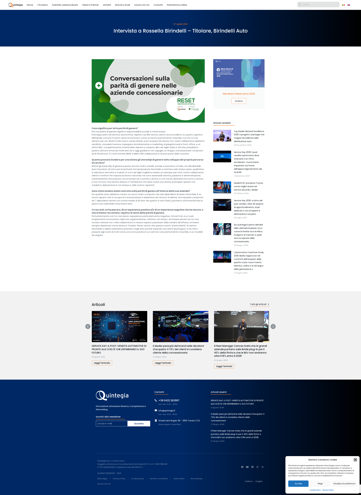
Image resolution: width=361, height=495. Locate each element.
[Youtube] (247, 467)
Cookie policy (137, 479)
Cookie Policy (315, 490)
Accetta (298, 483)
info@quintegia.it (167, 410)
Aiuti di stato (179, 479)
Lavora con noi (104, 484)
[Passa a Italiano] (343, 5)
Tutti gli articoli (258, 304)
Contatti (159, 392)
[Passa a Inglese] (348, 5)
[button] (355, 459)
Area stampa (196, 479)
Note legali (102, 479)
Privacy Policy (328, 490)
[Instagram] (257, 467)
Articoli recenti (219, 392)
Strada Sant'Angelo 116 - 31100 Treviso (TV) (179, 420)
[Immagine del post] (119, 326)
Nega (320, 483)
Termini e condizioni (158, 479)
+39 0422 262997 (169, 400)
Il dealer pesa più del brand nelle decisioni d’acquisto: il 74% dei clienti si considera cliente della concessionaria (178, 349)
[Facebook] (242, 467)
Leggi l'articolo (102, 362)
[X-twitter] (262, 467)
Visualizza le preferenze (344, 483)
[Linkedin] (252, 467)
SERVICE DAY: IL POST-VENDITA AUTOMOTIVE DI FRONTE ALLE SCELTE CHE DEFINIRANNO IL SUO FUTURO (119, 349)
